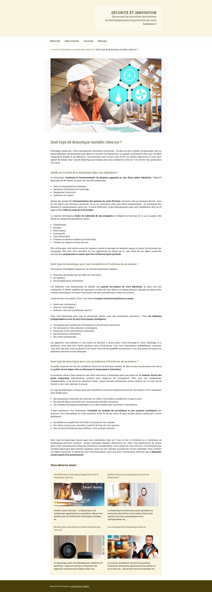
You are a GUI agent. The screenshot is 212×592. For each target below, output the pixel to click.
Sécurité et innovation (134, 13)
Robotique (102, 41)
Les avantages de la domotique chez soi (126, 527)
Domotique (88, 41)
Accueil (54, 49)
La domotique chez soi (83, 49)
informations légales (79, 586)
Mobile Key (55, 41)
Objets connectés (72, 41)
